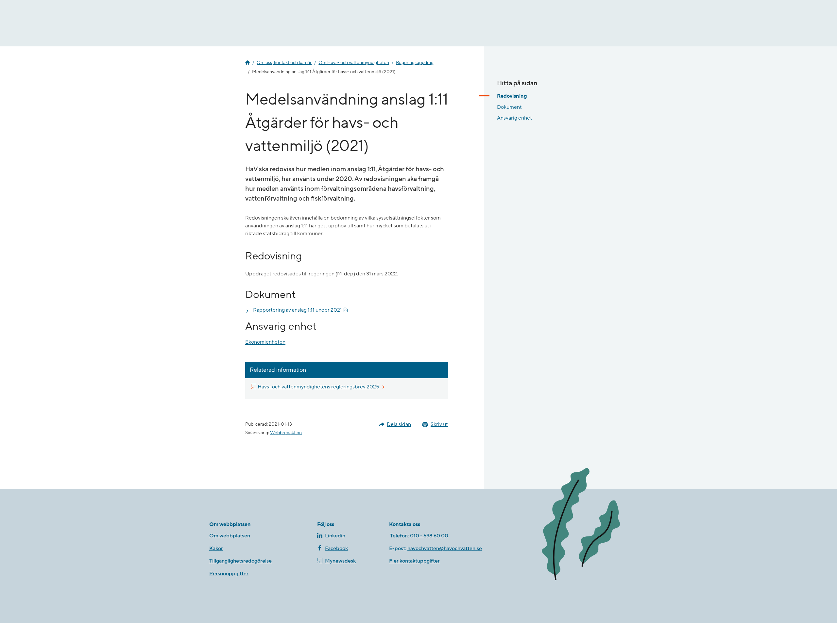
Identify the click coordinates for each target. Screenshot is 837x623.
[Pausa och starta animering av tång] (580, 525)
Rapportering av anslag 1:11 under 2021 (300, 310)
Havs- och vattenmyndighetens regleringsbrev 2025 (319, 386)
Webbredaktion (286, 433)
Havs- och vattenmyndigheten (247, 62)
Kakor (216, 548)
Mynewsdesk (340, 561)
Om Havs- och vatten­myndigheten (353, 63)
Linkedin (335, 536)
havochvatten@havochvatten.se (444, 548)
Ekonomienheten (265, 342)
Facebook (336, 548)
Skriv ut (439, 424)
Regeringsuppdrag (415, 63)
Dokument (509, 107)
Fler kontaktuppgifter (414, 561)
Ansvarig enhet (514, 118)
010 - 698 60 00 (429, 536)
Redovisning (512, 96)
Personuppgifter (228, 573)
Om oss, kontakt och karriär (284, 63)
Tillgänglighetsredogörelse (240, 561)
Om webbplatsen (229, 536)
